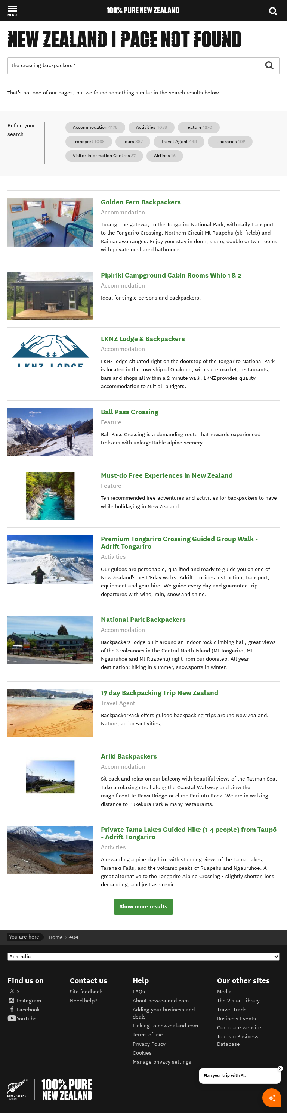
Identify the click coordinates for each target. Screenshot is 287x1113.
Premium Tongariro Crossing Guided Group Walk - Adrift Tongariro (179, 542)
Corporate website (239, 1027)
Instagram (29, 1001)
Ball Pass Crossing (129, 411)
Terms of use (148, 1035)
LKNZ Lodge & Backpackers (143, 338)
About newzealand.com (161, 1001)
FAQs (139, 992)
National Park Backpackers (143, 619)
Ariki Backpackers (129, 756)
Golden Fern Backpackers (141, 202)
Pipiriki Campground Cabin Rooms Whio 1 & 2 (171, 275)
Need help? (83, 1001)
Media (224, 992)
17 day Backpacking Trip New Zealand (159, 692)
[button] (12, 10)
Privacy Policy (149, 1044)
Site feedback (86, 992)
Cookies (142, 1053)
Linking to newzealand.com (165, 1026)
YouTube (27, 1019)
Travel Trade (232, 1010)
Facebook (28, 1010)
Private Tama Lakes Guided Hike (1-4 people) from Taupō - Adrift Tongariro (189, 833)
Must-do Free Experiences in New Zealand (167, 475)
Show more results (143, 906)
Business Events (236, 1019)
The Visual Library (238, 1001)
